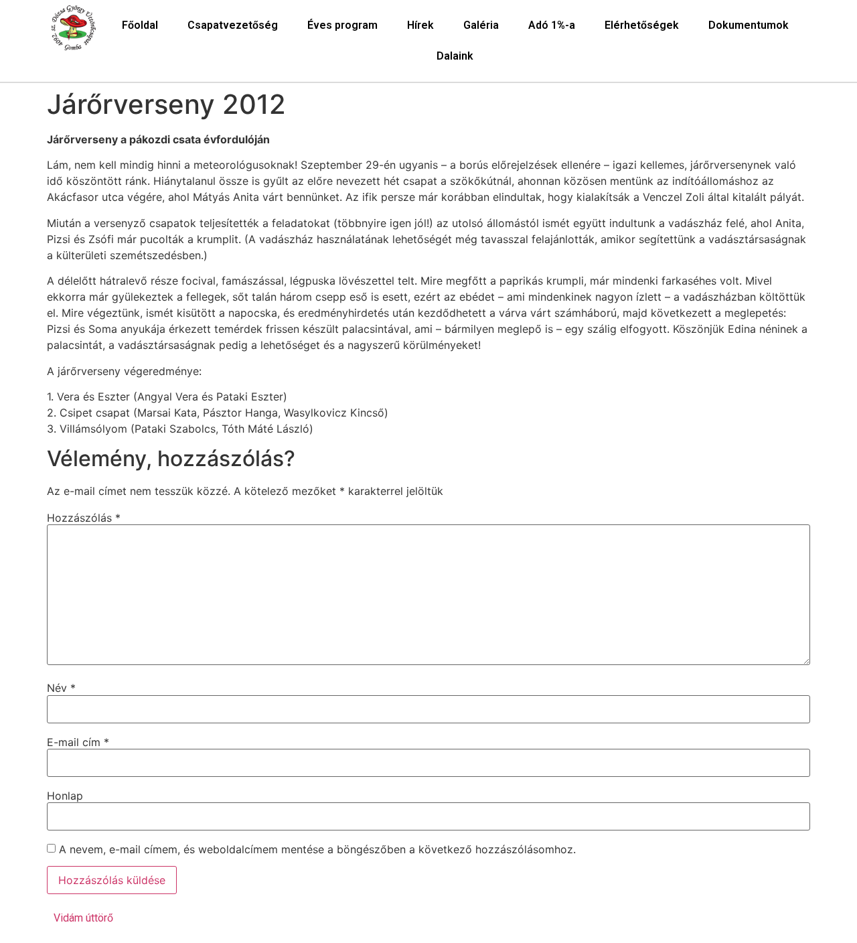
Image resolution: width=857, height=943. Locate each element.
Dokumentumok (748, 25)
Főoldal (140, 25)
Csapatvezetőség (232, 25)
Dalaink (455, 56)
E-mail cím (78, 742)
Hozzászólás (84, 517)
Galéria (481, 25)
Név (61, 687)
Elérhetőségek (642, 25)
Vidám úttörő (83, 918)
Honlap (65, 795)
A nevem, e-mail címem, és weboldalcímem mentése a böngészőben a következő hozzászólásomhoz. (317, 849)
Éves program (342, 25)
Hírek (420, 25)
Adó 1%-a (551, 25)
